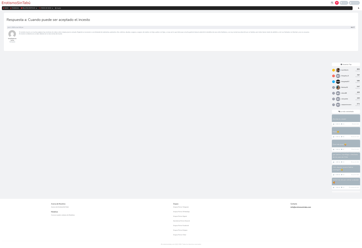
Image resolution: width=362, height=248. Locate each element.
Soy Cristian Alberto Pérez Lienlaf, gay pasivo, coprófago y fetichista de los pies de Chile (346, 154)
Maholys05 (344, 87)
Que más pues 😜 (339, 144)
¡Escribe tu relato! (339, 119)
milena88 (344, 93)
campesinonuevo (346, 105)
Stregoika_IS (345, 76)
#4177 (353, 27)
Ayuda (59, 8)
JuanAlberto (344, 70)
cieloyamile (344, 99)
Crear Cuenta (355, 3)
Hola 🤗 (336, 132)
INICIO (6, 8)
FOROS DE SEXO (46, 8)
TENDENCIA (15, 8)
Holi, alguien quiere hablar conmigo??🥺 (343, 168)
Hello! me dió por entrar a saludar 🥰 (346, 181)
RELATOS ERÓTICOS (29, 8)
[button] (337, 3)
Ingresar (345, 3)
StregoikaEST (345, 81)
